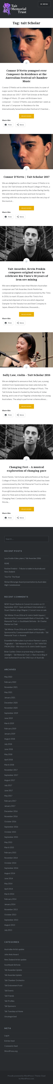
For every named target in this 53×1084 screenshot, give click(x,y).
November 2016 (10, 816)
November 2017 (10, 770)
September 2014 (11, 868)
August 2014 (9, 873)
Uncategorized (10, 1016)
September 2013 (11, 920)
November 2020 (10, 708)
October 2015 (10, 832)
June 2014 (8, 878)
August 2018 (9, 739)
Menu (45, 4)
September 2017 (11, 775)
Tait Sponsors (10, 1006)
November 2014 (10, 858)
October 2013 (10, 915)
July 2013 (8, 930)
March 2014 (9, 894)
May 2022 (8, 677)
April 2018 (8, 760)
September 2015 (11, 837)
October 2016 (10, 821)
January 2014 (9, 904)
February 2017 (10, 801)
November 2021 (10, 687)
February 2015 (10, 852)
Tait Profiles (9, 1001)
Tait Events (9, 991)
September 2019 (11, 713)
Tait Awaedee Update (13, 970)
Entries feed (9, 1041)
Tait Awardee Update (13, 975)
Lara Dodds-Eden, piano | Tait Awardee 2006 (22, 558)
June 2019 (8, 718)
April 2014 (8, 889)
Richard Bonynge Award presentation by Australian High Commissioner (25, 583)
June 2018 (8, 749)
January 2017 (9, 806)
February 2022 (10, 682)
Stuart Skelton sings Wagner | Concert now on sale (25, 610)
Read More (26, 116)
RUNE (6, 563)
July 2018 (8, 744)
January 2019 (9, 734)
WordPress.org (10, 1051)
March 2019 (9, 723)
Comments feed (11, 1046)
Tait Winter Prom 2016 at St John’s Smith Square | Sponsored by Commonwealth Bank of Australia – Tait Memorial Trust (26, 618)
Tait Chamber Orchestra (14, 980)
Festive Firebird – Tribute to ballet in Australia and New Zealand (24, 570)
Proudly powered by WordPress (20, 1076)
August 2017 (9, 780)
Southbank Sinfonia (12, 965)
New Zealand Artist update (15, 959)
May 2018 (8, 754)
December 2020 (10, 703)
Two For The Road (12, 577)
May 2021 (8, 692)
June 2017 (8, 790)
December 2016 (10, 811)
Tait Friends (9, 996)
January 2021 (9, 697)
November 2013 (10, 909)
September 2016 (11, 827)
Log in (6, 1036)
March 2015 (9, 847)
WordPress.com (27, 1078)
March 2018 (9, 765)
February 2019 (10, 728)
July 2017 (8, 785)
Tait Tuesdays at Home (13, 1011)
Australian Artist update (14, 949)
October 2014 (10, 863)
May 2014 (8, 883)
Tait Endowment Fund (13, 985)
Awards (23, 635)
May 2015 (8, 842)
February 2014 (10, 899)
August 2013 (9, 925)
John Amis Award (11, 954)
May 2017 (8, 796)
